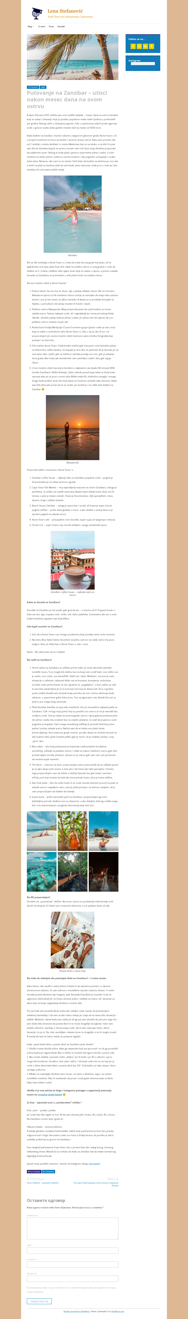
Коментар (32, 1215)
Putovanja (35, 1172)
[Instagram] (139, 46)
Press (51, 26)
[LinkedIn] (145, 46)
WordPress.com (117, 1311)
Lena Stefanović (65, 11)
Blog (30, 26)
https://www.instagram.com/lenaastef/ (143, 63)
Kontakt (61, 26)
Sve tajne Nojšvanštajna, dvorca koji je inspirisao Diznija (96, 1182)
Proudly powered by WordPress (76, 1311)
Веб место (32, 1273)
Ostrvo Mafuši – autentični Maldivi (43, 1180)
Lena (43, 87)
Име (29, 1245)
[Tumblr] (151, 46)
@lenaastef (94, 1163)
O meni (41, 26)
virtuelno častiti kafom (49, 1094)
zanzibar (49, 1172)
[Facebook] (133, 46)
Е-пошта (32, 1259)
